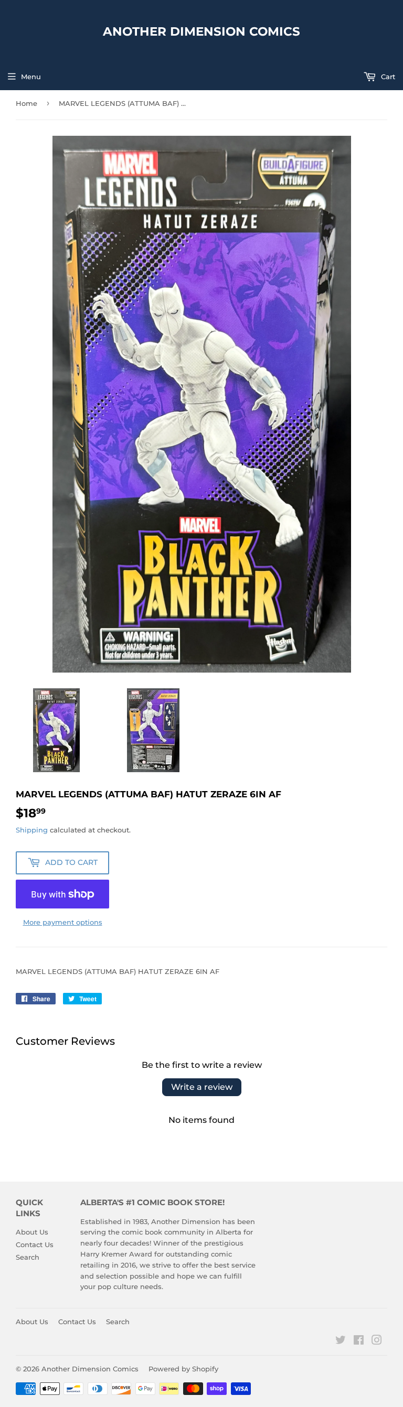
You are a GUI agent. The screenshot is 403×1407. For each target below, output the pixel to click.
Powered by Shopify (183, 1369)
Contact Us (35, 1244)
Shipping (32, 830)
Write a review (201, 1087)
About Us (32, 1232)
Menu (31, 76)
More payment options (62, 922)
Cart (387, 76)
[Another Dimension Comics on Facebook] (358, 1341)
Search (27, 1257)
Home (26, 103)
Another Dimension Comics (201, 31)
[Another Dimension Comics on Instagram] (377, 1341)
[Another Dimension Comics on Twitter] (340, 1341)
